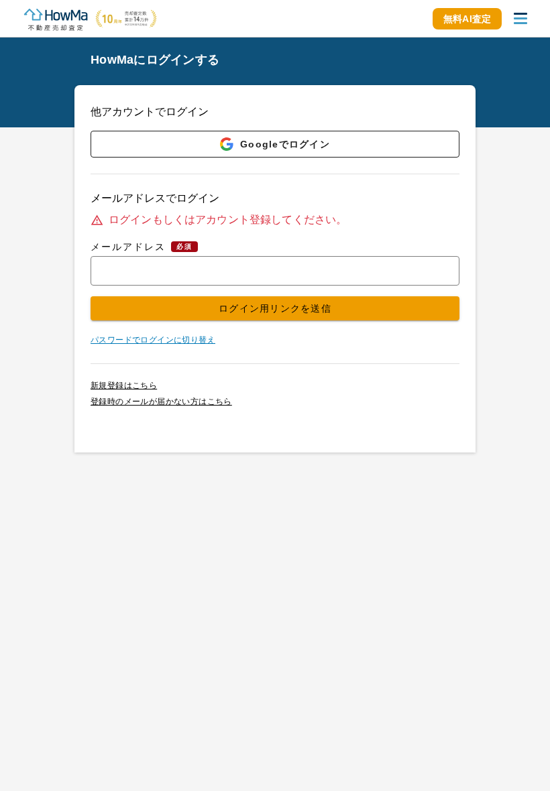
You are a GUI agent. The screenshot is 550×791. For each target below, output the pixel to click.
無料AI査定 (467, 18)
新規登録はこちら (124, 385)
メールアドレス (128, 246)
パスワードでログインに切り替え (153, 340)
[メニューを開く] (520, 19)
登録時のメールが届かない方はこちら (161, 401)
